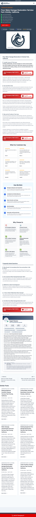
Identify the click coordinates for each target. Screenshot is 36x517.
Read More (4, 419)
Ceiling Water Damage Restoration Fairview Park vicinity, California (27, 392)
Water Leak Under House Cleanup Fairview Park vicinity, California (28, 378)
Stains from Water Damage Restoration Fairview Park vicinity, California (8, 379)
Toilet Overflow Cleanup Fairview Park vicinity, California (26, 466)
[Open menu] (34, 3)
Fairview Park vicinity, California (8, 388)
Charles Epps (23, 396)
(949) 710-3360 (18, 0)
